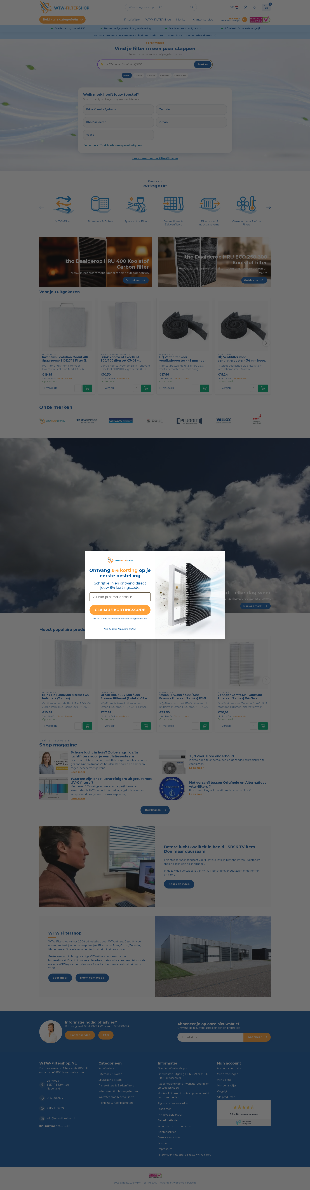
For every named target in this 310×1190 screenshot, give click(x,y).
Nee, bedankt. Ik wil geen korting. (120, 629)
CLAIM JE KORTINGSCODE (120, 610)
